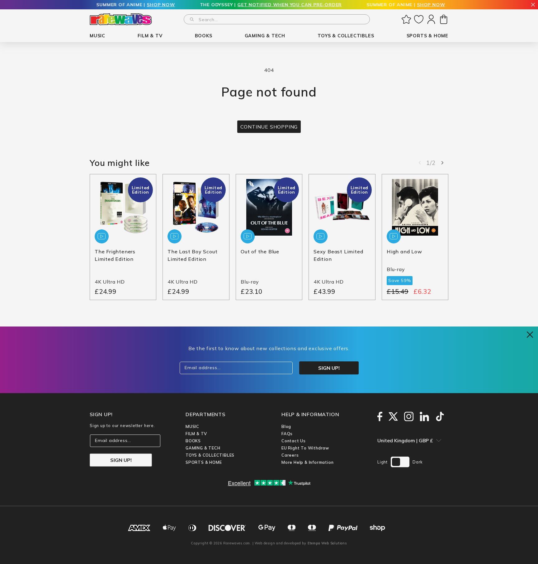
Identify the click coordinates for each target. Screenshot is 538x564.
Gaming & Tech (203, 447)
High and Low (404, 252)
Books (193, 440)
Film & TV (196, 433)
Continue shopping (269, 127)
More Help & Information (307, 462)
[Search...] (192, 19)
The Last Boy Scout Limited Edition (192, 255)
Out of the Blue (260, 252)
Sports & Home (204, 462)
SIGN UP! (121, 460)
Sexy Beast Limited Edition (338, 255)
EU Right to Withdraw (305, 447)
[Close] (533, 5)
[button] (97, 36)
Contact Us (293, 440)
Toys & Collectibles (210, 455)
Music (192, 426)
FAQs (287, 433)
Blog (286, 426)
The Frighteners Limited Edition (115, 255)
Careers (290, 455)
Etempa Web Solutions (327, 543)
